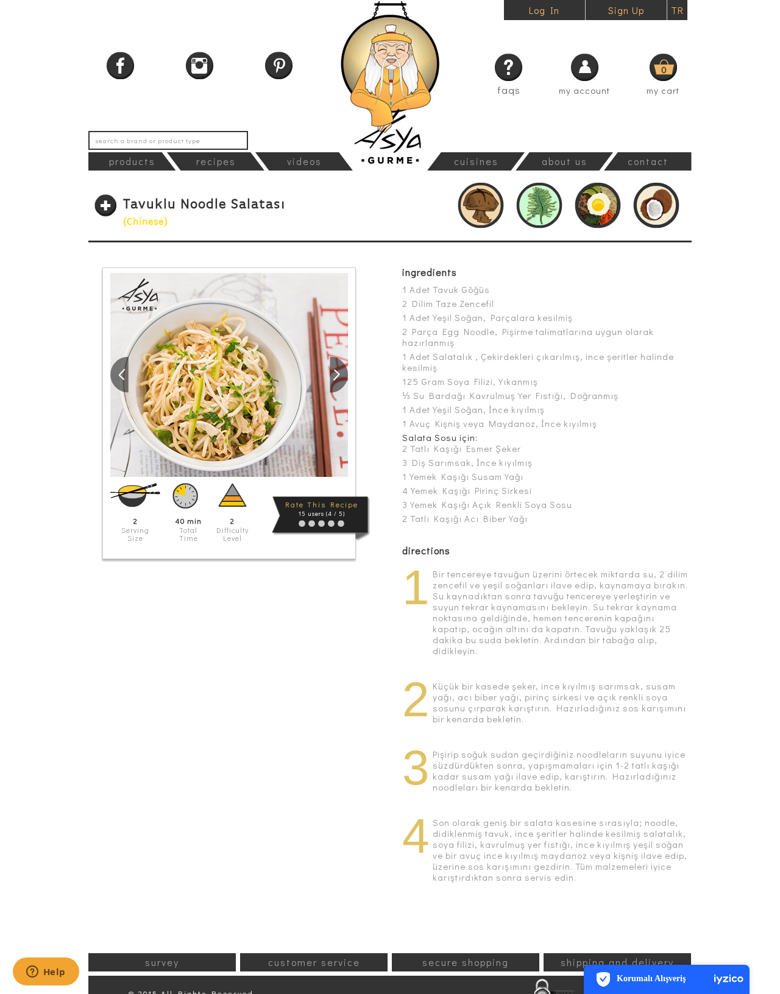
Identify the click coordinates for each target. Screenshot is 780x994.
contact (648, 161)
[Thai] (656, 205)
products (132, 161)
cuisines (476, 161)
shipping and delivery (617, 962)
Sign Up (626, 10)
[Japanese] (539, 205)
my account (584, 90)
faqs (508, 90)
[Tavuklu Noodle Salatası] (229, 375)
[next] (339, 374)
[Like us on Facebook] (120, 65)
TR (677, 10)
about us (564, 161)
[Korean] (598, 205)
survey (162, 962)
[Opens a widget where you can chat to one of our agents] (45, 972)
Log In (544, 10)
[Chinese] (481, 205)
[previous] (119, 374)
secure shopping (465, 962)
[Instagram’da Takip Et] (199, 65)
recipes (216, 161)
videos (304, 161)
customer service (314, 962)
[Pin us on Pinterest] (278, 65)
